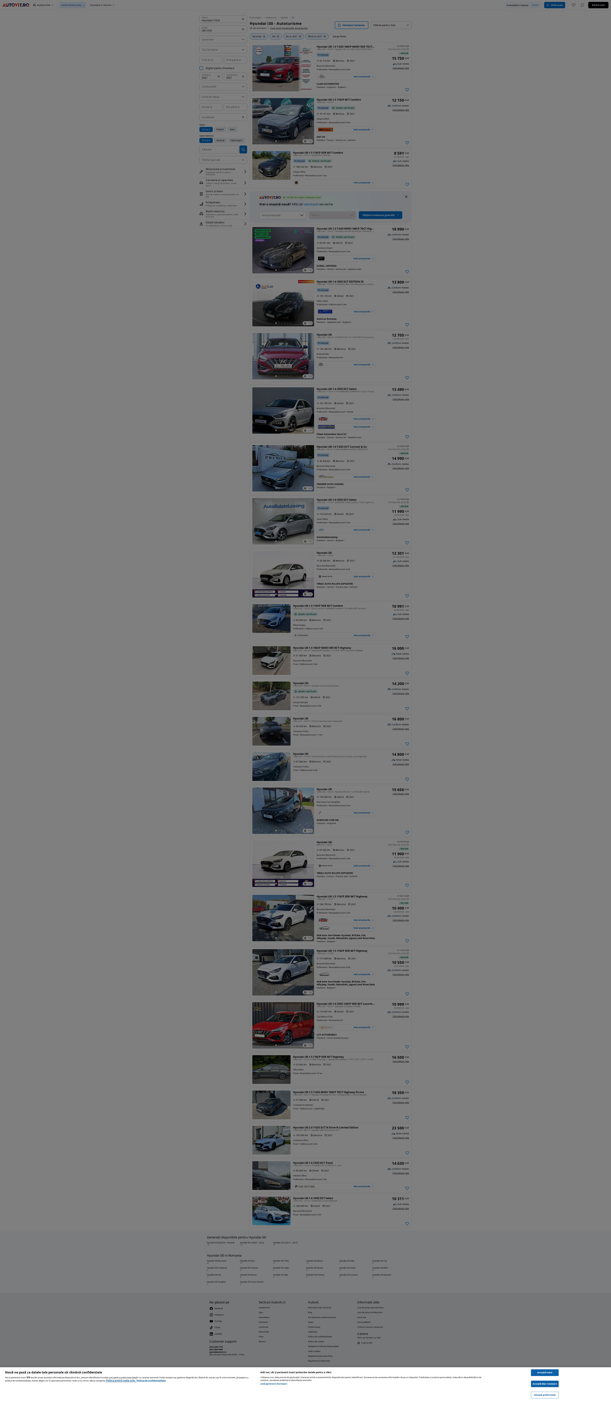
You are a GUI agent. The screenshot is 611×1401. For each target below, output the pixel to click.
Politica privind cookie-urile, (121, 1380)
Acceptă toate (544, 1372)
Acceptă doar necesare (545, 1383)
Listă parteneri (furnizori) (273, 1383)
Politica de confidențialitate (151, 1380)
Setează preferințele (545, 1395)
